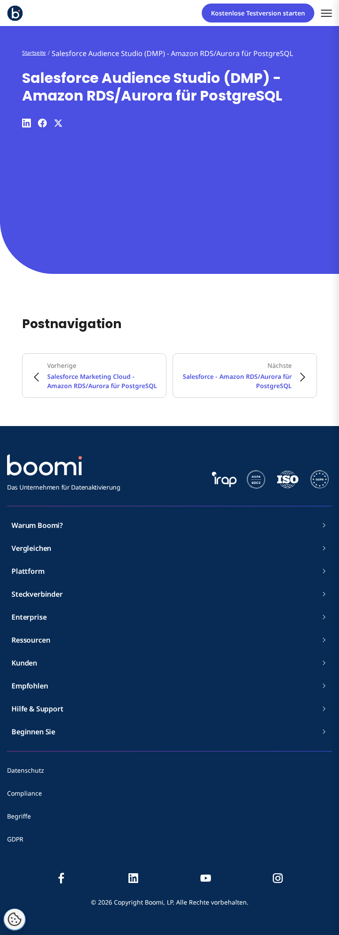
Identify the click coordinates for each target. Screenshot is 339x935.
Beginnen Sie (33, 732)
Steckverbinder (37, 594)
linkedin (133, 878)
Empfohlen (29, 686)
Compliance (24, 793)
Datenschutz (25, 770)
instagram (277, 878)
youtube (205, 878)
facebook (61, 878)
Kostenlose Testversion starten (258, 13)
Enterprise (28, 617)
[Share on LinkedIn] (26, 123)
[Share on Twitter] (58, 123)
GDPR (15, 839)
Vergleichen (31, 548)
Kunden (24, 663)
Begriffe (19, 816)
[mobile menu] (326, 13)
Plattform (28, 571)
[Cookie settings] (15, 920)
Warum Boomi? (37, 525)
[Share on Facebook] (42, 123)
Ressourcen (30, 640)
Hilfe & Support (37, 709)
